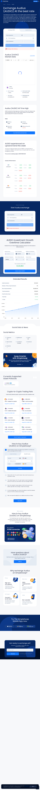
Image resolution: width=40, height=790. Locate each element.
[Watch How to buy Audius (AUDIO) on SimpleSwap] (20, 533)
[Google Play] (20, 626)
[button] (20, 460)
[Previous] (34, 377)
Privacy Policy (22, 654)
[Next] (36, 377)
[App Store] (10, 626)
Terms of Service (28, 654)
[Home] (4, 1)
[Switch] (33, 38)
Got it (33, 786)
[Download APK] (30, 626)
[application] (20, 311)
